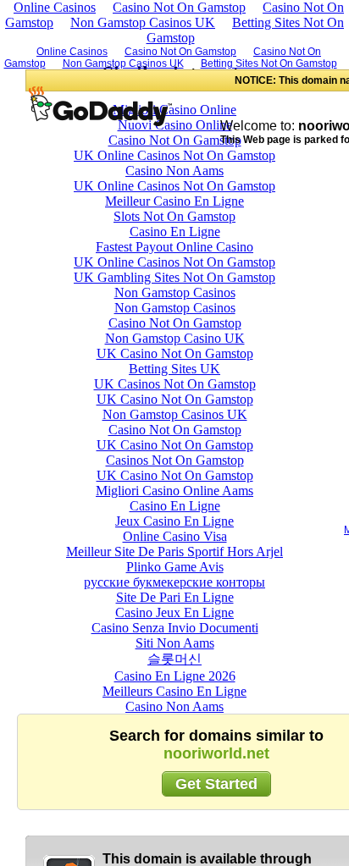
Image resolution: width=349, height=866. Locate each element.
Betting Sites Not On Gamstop (246, 30)
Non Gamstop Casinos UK (142, 22)
